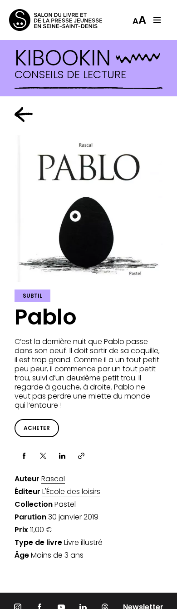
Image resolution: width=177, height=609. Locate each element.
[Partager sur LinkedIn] (62, 455)
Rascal (53, 479)
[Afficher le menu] (157, 20)
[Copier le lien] (81, 455)
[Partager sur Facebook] (24, 455)
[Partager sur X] (43, 455)
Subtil (32, 296)
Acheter (37, 428)
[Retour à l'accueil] (45, 20)
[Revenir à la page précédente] (24, 114)
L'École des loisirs (71, 491)
